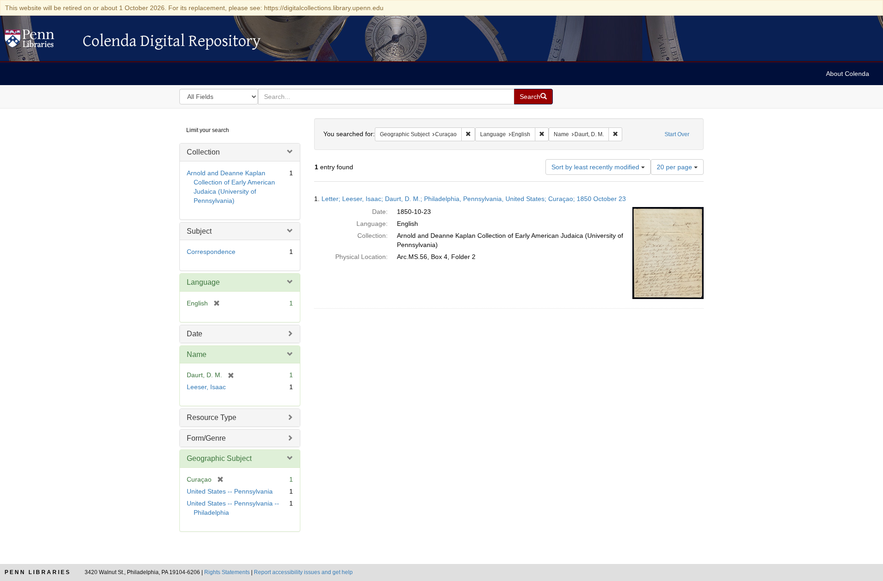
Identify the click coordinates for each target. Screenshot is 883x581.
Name (196, 354)
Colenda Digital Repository (39, 40)
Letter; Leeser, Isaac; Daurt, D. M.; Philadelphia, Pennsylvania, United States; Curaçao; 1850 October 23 (473, 198)
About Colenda (847, 73)
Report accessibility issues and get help (303, 572)
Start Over (677, 134)
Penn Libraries (38, 572)
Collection (203, 152)
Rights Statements (227, 572)
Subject (199, 231)
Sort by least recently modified (596, 167)
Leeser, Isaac (206, 387)
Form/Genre (206, 438)
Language (203, 282)
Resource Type (211, 417)
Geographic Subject (219, 458)
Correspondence (211, 251)
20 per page (675, 167)
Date (194, 334)
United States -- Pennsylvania (230, 491)
